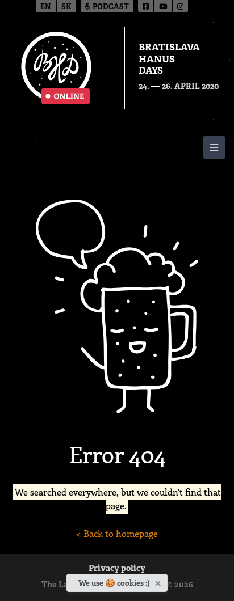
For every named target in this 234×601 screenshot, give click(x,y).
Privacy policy (117, 569)
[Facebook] (146, 6)
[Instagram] (180, 6)
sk (66, 7)
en (45, 7)
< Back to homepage (117, 533)
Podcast (110, 7)
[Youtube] (163, 6)
